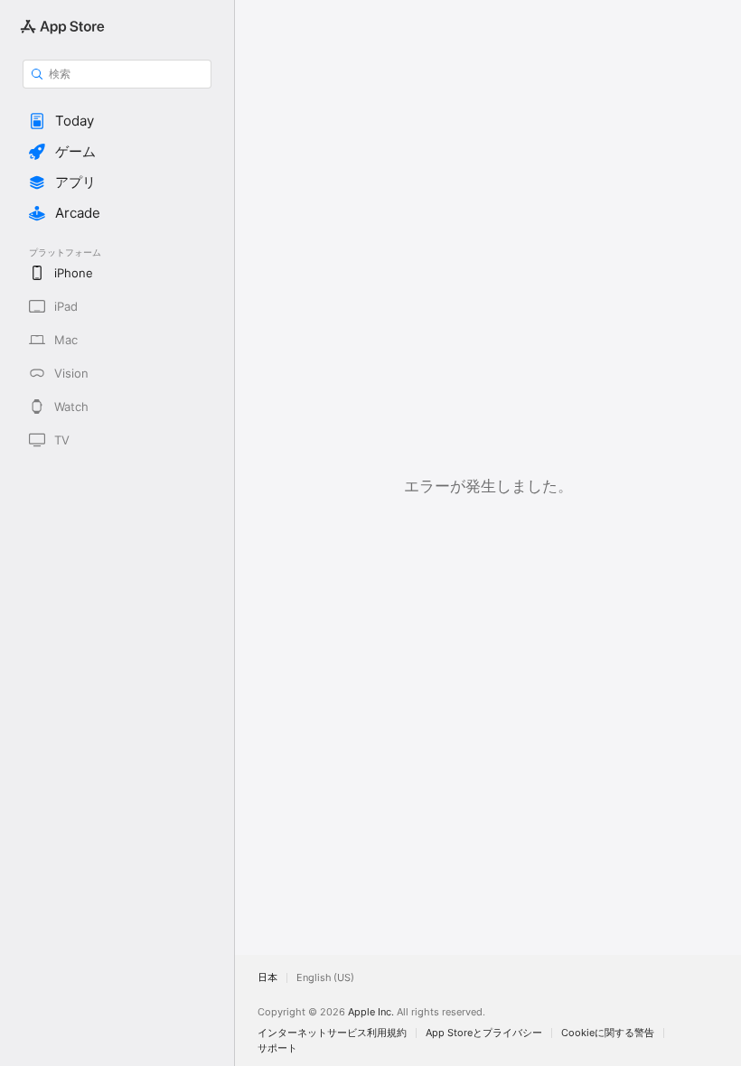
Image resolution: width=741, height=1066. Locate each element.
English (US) (325, 978)
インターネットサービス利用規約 (332, 1033)
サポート (277, 1048)
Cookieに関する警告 (607, 1033)
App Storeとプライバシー (484, 1033)
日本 (267, 978)
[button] (117, 121)
